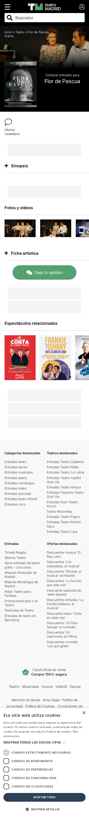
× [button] (84, 713)
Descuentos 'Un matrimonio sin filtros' (62, 634)
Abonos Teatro (15, 558)
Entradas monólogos (19, 483)
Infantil (61, 686)
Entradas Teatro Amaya (64, 487)
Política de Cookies (40, 706)
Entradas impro (15, 488)
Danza (75, 686)
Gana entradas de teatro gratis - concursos (22, 565)
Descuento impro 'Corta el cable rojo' (64, 615)
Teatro (19, 32)
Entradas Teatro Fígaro (63, 517)
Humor (47, 686)
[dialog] (44, 762)
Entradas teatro (16, 462)
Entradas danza (16, 467)
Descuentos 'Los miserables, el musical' (63, 564)
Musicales (30, 686)
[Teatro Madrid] (44, 6)
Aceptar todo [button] (44, 797)
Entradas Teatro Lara (62, 531)
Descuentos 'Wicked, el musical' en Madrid (64, 573)
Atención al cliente (25, 700)
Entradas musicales (19, 472)
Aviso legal (51, 700)
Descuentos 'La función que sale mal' (64, 583)
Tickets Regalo (15, 552)
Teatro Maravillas (59, 511)
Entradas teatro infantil (21, 499)
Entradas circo (15, 504)
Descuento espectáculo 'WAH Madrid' (64, 592)
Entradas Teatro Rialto (63, 467)
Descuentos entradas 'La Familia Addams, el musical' (65, 604)
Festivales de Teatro (19, 610)
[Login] (82, 7)
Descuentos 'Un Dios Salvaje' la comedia (62, 625)
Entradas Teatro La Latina (65, 472)
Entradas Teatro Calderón (65, 462)
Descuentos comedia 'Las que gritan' (62, 644)
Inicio (8, 32)
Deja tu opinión (48, 272)
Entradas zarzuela (18, 493)
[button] (44, 742)
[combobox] (48, 18)
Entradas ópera (16, 478)
